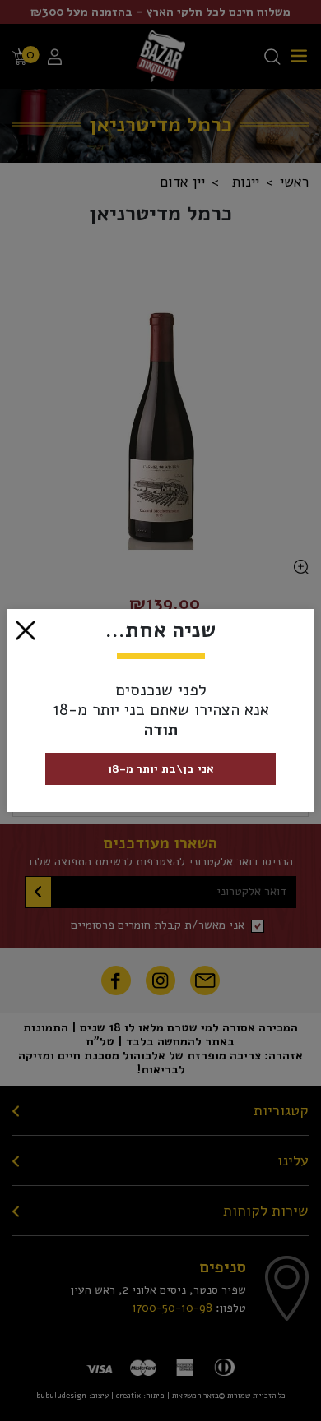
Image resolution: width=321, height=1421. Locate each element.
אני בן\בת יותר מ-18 (161, 769)
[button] (25, 629)
